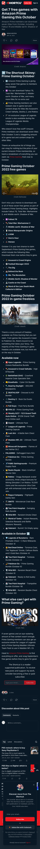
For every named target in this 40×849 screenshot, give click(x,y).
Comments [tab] (7, 715)
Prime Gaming (16, 157)
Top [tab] (4, 742)
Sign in (35, 3)
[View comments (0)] (11, 40)
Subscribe (27, 3)
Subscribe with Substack (21, 827)
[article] (20, 754)
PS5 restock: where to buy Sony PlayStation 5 (13, 749)
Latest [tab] (10, 742)
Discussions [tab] (18, 742)
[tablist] (11, 715)
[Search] (36, 742)
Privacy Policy (27, 836)
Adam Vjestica (12, 33)
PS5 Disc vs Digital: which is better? (14, 767)
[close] (34, 784)
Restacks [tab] (16, 715)
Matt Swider (15, 758)
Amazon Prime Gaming (19, 653)
